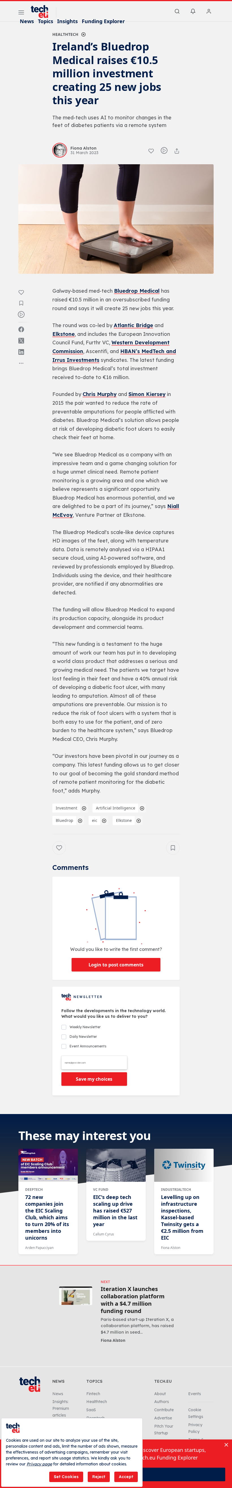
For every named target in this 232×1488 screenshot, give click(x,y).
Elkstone (63, 334)
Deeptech (34, 1189)
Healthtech (65, 34)
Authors (161, 1401)
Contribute (164, 1409)
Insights (67, 21)
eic (94, 820)
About (160, 1393)
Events (194, 1393)
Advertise (163, 1418)
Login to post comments (116, 965)
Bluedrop (64, 820)
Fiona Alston (170, 1247)
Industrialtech (176, 1189)
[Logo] (42, 11)
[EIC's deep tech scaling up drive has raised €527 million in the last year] (116, 1165)
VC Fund (100, 1189)
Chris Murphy (100, 394)
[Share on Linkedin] (21, 352)
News (27, 21)
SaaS (91, 1409)
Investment (66, 808)
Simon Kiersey (147, 394)
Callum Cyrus (103, 1234)
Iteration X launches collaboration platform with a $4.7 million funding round (133, 1300)
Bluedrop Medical (137, 291)
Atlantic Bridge (133, 325)
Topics (45, 21)
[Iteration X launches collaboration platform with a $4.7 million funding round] (75, 1295)
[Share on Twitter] (21, 340)
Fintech (93, 1393)
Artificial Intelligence (115, 808)
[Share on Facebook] (21, 329)
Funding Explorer (103, 21)
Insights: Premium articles (60, 1408)
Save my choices (94, 1079)
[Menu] (21, 13)
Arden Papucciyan (39, 1247)
